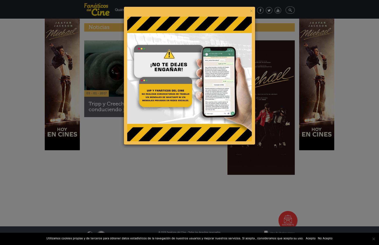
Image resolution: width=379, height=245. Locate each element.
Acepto (311, 238)
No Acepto (325, 238)
